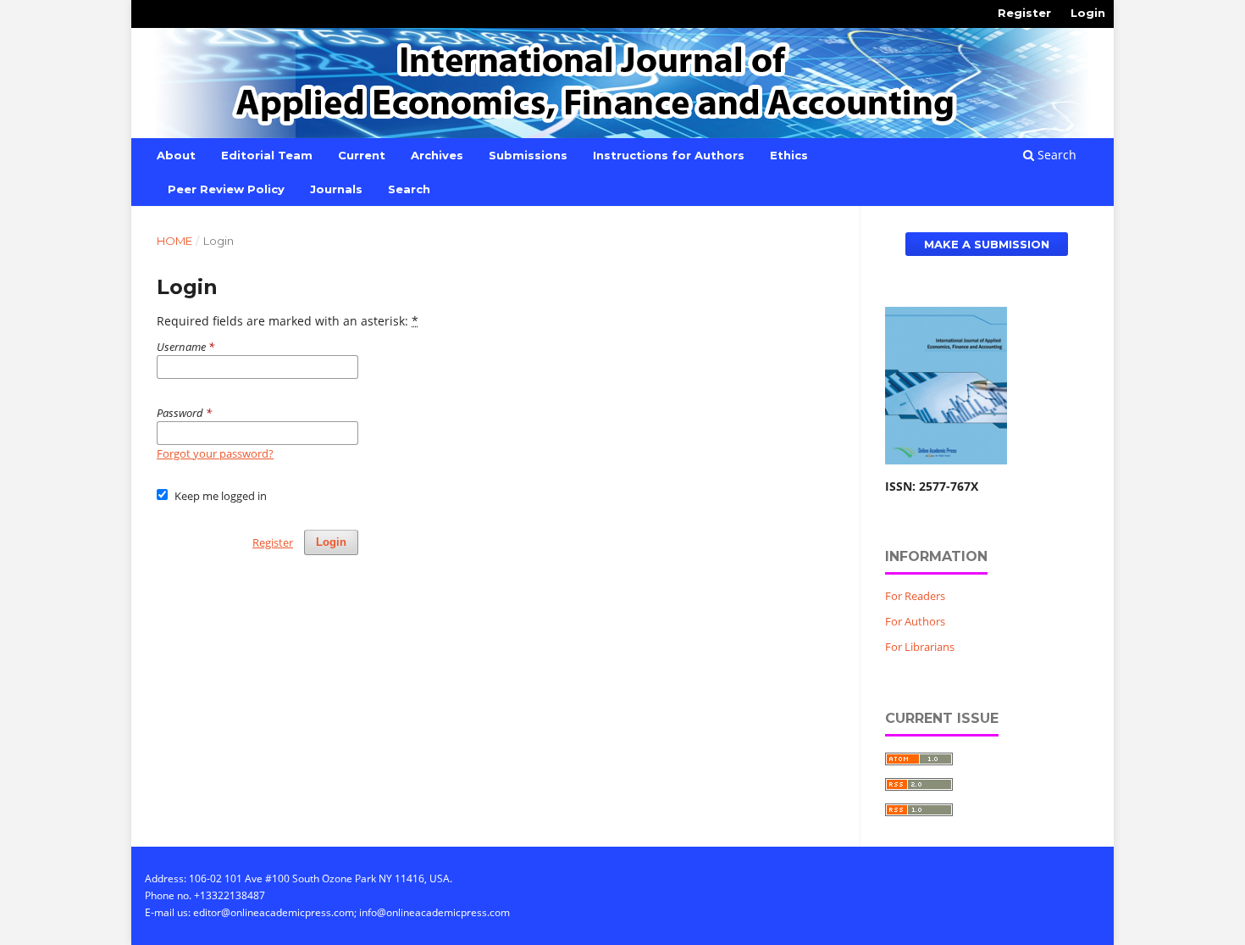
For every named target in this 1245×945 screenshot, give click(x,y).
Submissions (528, 155)
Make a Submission (986, 244)
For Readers (915, 595)
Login (1088, 12)
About (176, 155)
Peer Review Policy (226, 189)
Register (1024, 12)
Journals (336, 189)
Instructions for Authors (668, 155)
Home (174, 240)
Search (409, 189)
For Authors (915, 621)
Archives (437, 155)
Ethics (789, 155)
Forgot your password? (215, 453)
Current (361, 155)
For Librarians (920, 646)
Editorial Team (267, 155)
